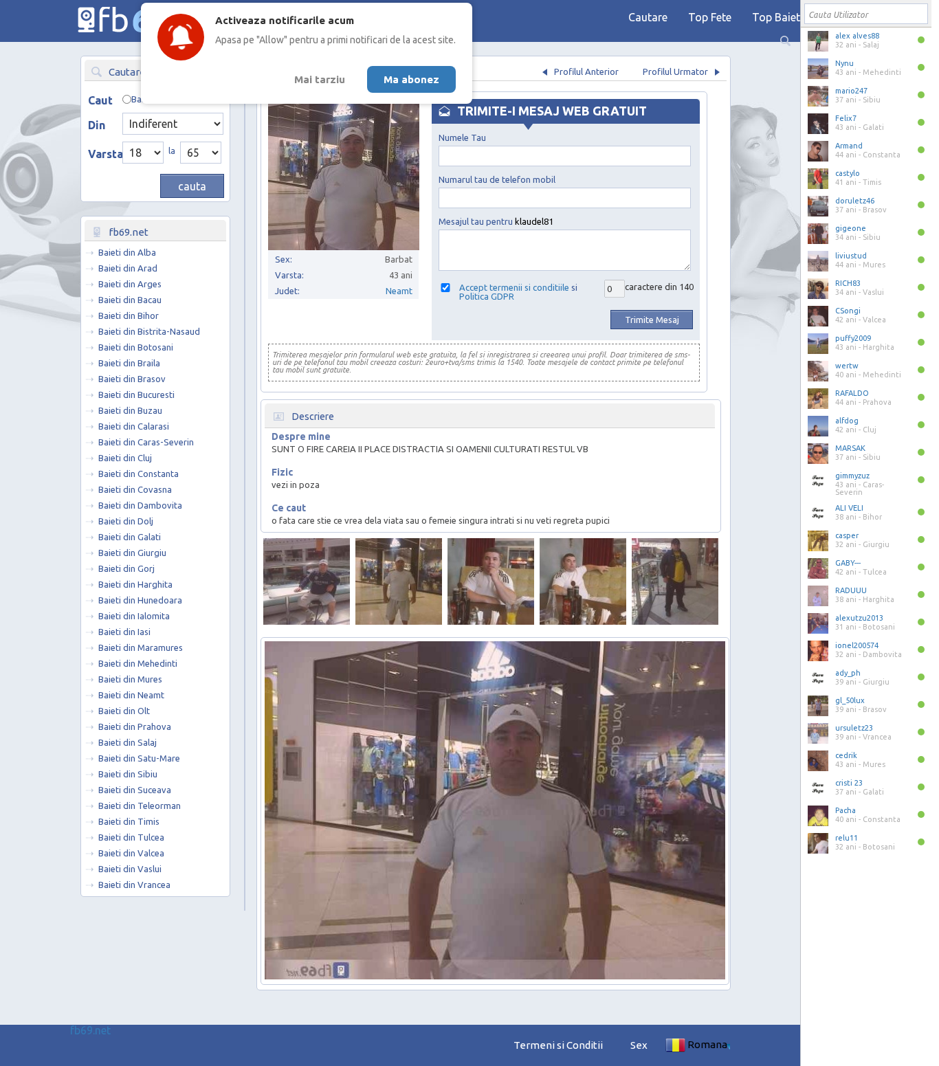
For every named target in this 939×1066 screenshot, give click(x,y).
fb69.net (90, 1030)
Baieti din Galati (129, 537)
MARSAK (850, 448)
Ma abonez (411, 79)
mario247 (851, 91)
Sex (639, 1045)
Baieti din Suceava (134, 790)
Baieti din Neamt (131, 695)
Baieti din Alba (127, 252)
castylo (847, 173)
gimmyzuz (852, 475)
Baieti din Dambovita (140, 505)
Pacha (845, 810)
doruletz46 (854, 201)
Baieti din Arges (130, 284)
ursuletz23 (854, 728)
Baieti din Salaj (127, 742)
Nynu (844, 63)
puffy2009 (853, 338)
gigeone (850, 228)
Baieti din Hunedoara (140, 600)
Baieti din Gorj (126, 568)
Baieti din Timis (128, 821)
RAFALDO (852, 393)
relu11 (846, 838)
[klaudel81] (306, 581)
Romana (707, 1044)
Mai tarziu (319, 79)
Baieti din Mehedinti (137, 663)
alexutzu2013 (859, 618)
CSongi (848, 311)
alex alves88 (857, 36)
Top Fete (709, 17)
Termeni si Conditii (558, 1045)
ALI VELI (849, 508)
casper (847, 535)
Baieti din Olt (124, 710)
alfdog (847, 421)
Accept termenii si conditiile (514, 287)
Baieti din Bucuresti (136, 394)
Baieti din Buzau (130, 410)
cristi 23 (849, 783)
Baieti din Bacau (130, 299)
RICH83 (848, 283)
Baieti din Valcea (131, 853)
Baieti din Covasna (135, 489)
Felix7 (846, 118)
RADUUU (851, 590)
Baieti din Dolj (125, 521)
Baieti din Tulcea (131, 837)
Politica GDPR (486, 296)
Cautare (647, 17)
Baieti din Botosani (135, 347)
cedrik (846, 755)
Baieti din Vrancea (134, 884)
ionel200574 (857, 645)
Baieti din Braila (129, 363)
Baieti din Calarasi (133, 426)
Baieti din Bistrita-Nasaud (149, 331)
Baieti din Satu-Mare (139, 758)
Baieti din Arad (127, 268)
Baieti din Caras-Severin (146, 442)
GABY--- (848, 563)
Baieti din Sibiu (127, 774)
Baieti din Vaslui (130, 869)
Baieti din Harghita (135, 584)
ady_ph (848, 673)
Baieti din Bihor (128, 315)
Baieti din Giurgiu (132, 552)
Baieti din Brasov (132, 379)
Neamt (399, 291)
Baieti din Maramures (140, 647)
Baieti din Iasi (124, 631)
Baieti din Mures (130, 679)
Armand (849, 146)
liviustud (851, 256)
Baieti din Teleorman (139, 805)
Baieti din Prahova (134, 726)
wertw (847, 366)
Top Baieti (777, 17)
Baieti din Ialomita (134, 616)
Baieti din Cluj (125, 458)
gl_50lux (850, 700)
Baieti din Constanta (138, 473)
